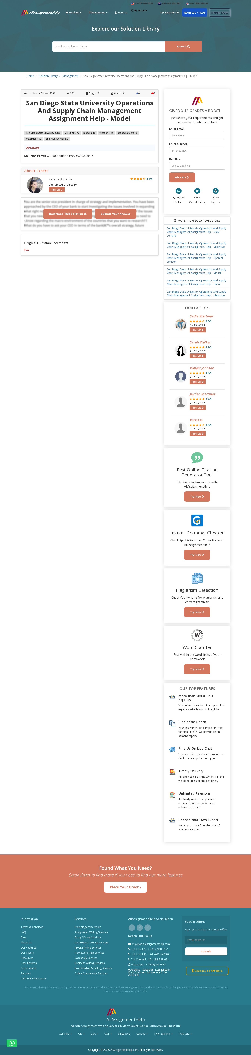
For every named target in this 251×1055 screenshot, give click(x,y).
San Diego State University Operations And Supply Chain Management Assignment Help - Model (196, 271)
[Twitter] (139, 927)
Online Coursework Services (91, 973)
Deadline (175, 159)
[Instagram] (147, 927)
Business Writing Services (90, 963)
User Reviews (29, 963)
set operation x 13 (127, 132)
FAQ (23, 932)
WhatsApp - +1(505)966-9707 (148, 964)
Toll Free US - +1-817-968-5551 (149, 949)
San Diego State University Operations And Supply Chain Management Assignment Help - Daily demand (196, 231)
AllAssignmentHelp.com (124, 1050)
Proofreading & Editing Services (93, 968)
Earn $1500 (171, 12)
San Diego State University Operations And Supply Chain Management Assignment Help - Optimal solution (196, 258)
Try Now (196, 496)
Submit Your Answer (115, 214)
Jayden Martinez (202, 394)
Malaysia (184, 1033)
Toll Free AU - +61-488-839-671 (149, 959)
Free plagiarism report (88, 927)
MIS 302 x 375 (72, 132)
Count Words (28, 968)
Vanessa (196, 420)
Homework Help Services (89, 952)
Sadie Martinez (201, 316)
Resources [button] (98, 12)
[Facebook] (131, 927)
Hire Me (56, 189)
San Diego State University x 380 (43, 132)
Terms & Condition (32, 927)
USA (93, 1033)
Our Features (28, 947)
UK (80, 1033)
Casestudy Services (86, 958)
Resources (27, 958)
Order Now (219, 12)
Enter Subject (178, 144)
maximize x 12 (33, 138)
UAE (107, 1033)
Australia (64, 1033)
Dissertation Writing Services (92, 942)
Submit (206, 951)
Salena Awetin (60, 179)
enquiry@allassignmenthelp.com (151, 944)
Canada (141, 1033)
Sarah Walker (200, 342)
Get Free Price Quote (33, 978)
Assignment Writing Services (91, 932)
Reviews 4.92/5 (195, 12)
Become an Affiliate (208, 971)
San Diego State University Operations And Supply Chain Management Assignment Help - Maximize (196, 244)
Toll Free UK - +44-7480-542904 (149, 954)
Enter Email (176, 129)
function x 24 (106, 132)
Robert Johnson (202, 368)
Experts (122, 12)
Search (182, 46)
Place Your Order (125, 887)
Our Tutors (27, 952)
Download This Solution (66, 214)
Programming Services (88, 947)
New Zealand (162, 1033)
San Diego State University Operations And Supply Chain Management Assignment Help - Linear (196, 282)
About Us (26, 942)
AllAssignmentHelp (43, 12)
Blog (23, 937)
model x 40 (89, 132)
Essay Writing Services (88, 937)
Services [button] (74, 12)
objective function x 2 (57, 138)
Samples (26, 973)
